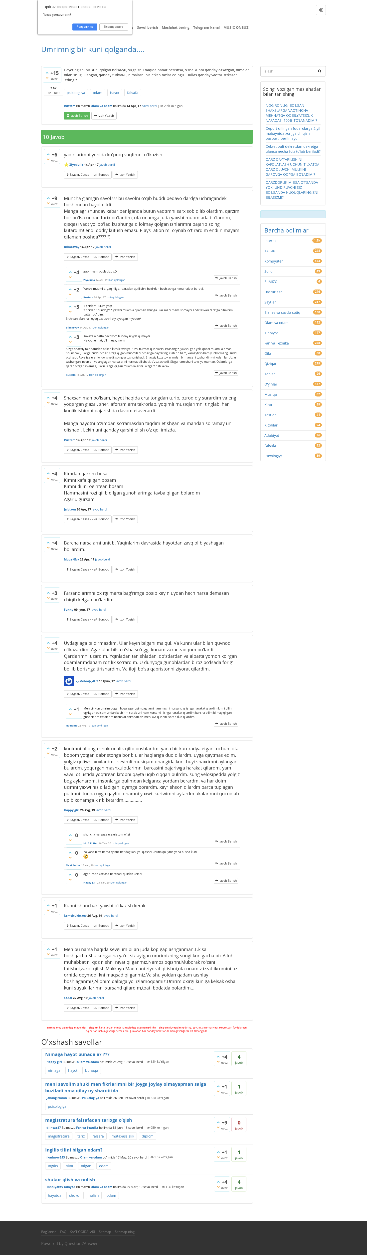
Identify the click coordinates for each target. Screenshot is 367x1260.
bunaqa (91, 1070)
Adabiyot (271, 435)
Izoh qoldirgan (116, 280)
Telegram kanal (206, 27)
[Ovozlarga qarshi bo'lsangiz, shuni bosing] (47, 77)
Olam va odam (101, 106)
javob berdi (107, 164)
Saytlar (270, 302)
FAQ (63, 1232)
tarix (81, 1136)
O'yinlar (270, 384)
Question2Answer (81, 1243)
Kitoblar (271, 425)
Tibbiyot (271, 332)
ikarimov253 (55, 1157)
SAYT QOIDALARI (82, 1232)
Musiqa (270, 394)
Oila (267, 353)
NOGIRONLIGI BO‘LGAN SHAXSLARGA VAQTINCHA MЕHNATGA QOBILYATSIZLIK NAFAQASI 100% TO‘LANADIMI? (291, 113)
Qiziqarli (271, 363)
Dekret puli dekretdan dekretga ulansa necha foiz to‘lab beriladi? (293, 149)
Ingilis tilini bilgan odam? (74, 1150)
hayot (114, 92)
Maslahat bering (175, 27)
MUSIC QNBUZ (235, 27)
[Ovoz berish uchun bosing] (47, 72)
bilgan (86, 1166)
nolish (94, 1195)
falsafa (132, 92)
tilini (69, 1166)
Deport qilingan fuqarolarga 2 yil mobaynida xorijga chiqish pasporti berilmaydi (293, 133)
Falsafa (270, 445)
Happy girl (54, 1062)
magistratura (59, 1136)
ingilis (53, 1166)
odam (97, 92)
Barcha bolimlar (286, 230)
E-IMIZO (271, 281)
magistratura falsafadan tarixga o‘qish (88, 1120)
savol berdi (149, 106)
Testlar (270, 414)
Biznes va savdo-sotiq (282, 312)
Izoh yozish (106, 116)
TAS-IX (269, 250)
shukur (75, 1195)
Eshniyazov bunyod (60, 1187)
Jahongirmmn (56, 1098)
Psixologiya (90, 1098)
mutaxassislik (123, 1136)
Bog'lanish (48, 1232)
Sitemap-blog (125, 1232)
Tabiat (269, 374)
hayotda (54, 1195)
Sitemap (105, 1232)
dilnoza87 (53, 1128)
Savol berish (147, 27)
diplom (148, 1136)
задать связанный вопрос (89, 174)
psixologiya (76, 92)
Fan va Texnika (87, 1128)
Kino (268, 404)
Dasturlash (273, 292)
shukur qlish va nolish (70, 1179)
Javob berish (79, 116)
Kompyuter (273, 261)
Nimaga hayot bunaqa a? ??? (77, 1054)
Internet (271, 240)
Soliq (268, 271)
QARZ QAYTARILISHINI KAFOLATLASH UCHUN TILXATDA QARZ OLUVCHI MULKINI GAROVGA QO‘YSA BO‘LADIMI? (292, 167)
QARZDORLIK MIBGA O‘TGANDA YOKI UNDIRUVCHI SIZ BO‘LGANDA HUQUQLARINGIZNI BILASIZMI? (292, 190)
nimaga (54, 1070)
